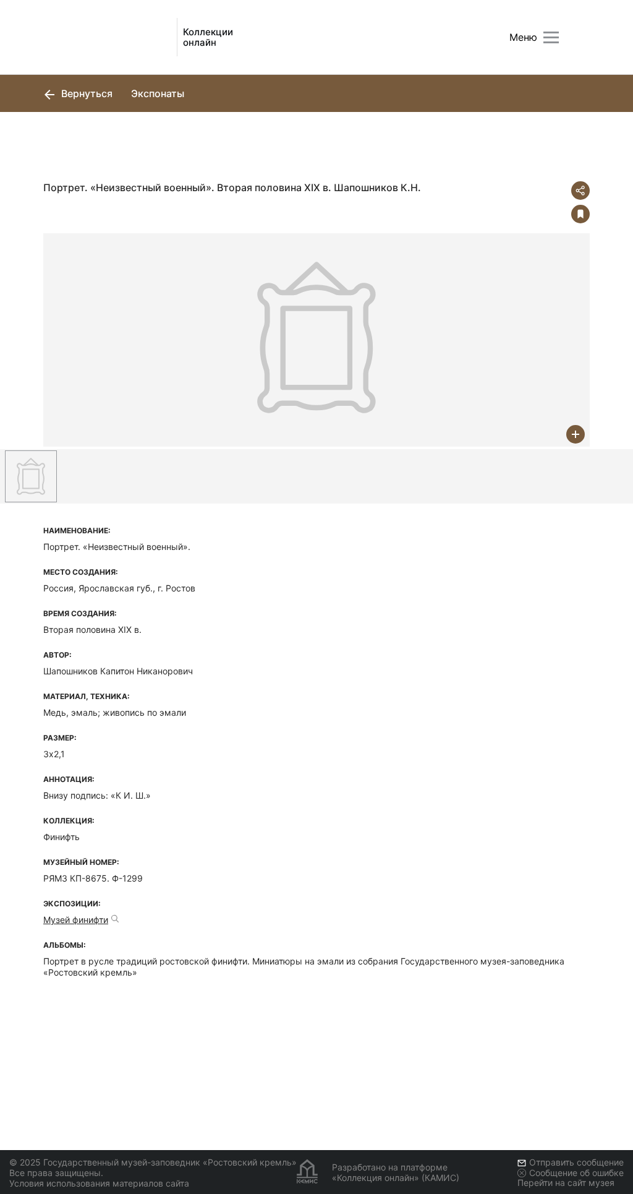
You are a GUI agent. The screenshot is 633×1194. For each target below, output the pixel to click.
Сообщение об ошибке (576, 1172)
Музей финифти (75, 919)
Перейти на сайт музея (565, 1182)
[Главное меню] (551, 37)
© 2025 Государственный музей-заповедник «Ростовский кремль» (153, 1162)
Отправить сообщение (576, 1162)
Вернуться (86, 93)
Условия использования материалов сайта (99, 1183)
